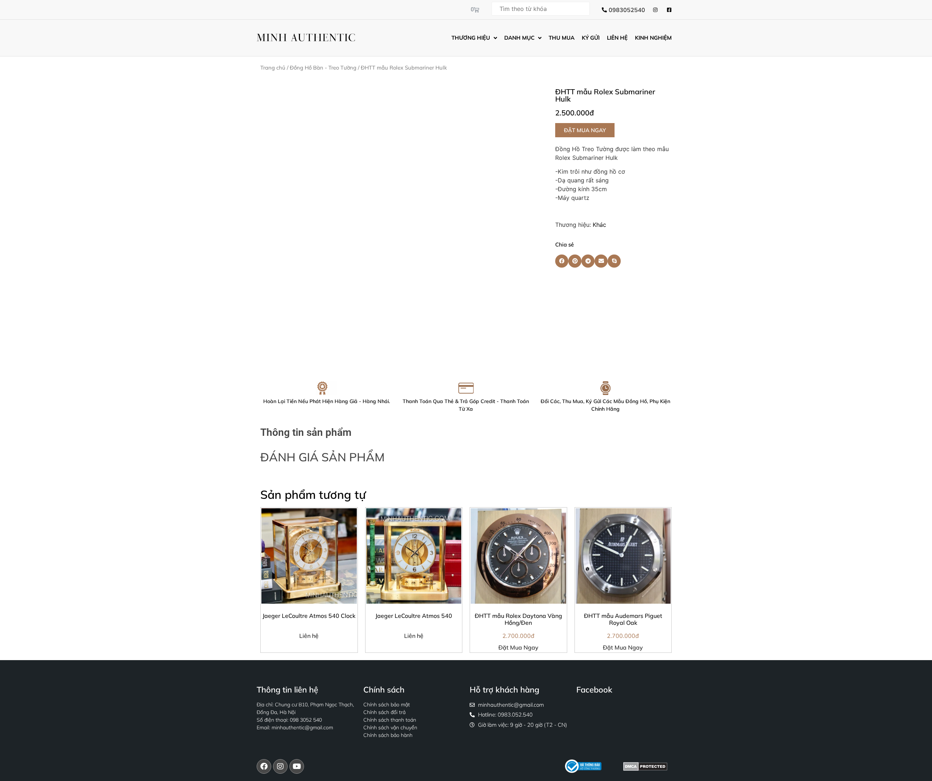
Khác (599, 224)
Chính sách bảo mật (386, 704)
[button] (585, 130)
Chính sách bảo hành (387, 735)
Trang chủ (272, 67)
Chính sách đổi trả (384, 712)
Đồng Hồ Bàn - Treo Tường (323, 67)
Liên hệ (309, 636)
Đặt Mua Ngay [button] (518, 647)
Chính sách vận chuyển (390, 727)
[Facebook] (264, 766)
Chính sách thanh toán (389, 720)
